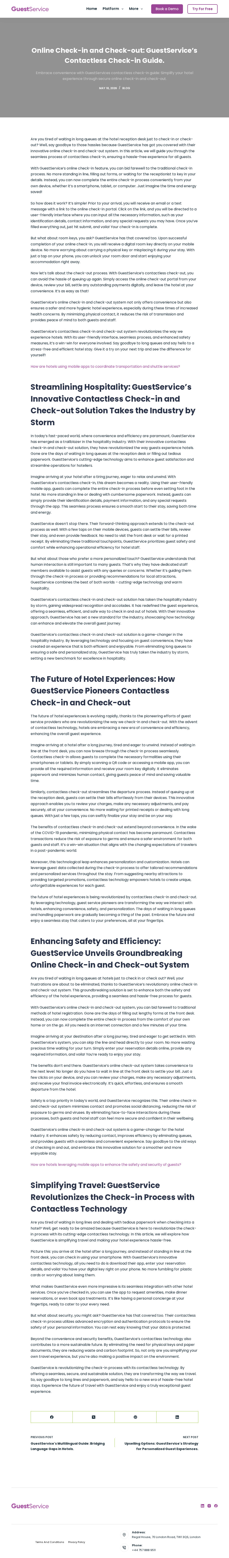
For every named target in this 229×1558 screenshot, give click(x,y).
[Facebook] (52, 1417)
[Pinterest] (136, 1417)
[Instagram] (209, 1505)
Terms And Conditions (49, 1542)
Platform (111, 8)
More (133, 8)
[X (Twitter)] (93, 1417)
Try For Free (202, 9)
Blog (126, 88)
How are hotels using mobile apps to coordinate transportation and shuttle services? (105, 366)
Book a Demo (167, 9)
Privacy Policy (76, 1542)
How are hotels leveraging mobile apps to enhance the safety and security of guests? (106, 1164)
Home (91, 8)
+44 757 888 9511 (144, 1550)
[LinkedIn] (177, 1417)
